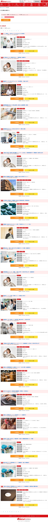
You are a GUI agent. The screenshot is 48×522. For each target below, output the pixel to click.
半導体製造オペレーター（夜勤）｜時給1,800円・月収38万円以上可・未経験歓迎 (18, 271)
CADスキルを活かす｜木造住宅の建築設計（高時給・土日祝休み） (16, 391)
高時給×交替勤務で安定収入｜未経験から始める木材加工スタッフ (15, 176)
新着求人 (24, 5)
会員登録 (37, 1)
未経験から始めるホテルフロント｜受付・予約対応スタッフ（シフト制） (17, 224)
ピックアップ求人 (16, 5)
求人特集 (39, 5)
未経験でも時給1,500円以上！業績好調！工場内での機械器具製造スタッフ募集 (18, 438)
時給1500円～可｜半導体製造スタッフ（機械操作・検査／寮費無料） (16, 462)
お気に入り (30, 1)
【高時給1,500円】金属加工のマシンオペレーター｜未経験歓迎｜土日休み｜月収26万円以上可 (21, 343)
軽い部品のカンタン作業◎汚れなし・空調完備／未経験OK (14, 57)
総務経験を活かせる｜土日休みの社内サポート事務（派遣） (14, 128)
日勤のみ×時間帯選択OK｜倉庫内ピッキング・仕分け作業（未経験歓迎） (17, 367)
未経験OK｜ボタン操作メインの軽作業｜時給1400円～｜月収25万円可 (16, 319)
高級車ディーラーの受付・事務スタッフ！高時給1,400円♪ (14, 295)
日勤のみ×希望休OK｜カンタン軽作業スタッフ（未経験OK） (15, 414)
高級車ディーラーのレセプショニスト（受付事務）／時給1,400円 (15, 81)
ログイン (45, 1)
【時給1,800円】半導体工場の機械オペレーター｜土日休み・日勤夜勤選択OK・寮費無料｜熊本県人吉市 (23, 152)
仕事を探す (9, 5)
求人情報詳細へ (17, 74)
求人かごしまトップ (2, 7)
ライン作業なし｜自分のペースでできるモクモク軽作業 (13, 33)
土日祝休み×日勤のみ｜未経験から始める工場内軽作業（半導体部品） (16, 200)
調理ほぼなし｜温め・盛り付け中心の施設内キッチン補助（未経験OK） (17, 248)
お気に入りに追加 (31, 74)
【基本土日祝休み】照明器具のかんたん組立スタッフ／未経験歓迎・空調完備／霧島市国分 (20, 486)
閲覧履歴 (31, 5)
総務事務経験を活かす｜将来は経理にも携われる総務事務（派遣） (16, 105)
